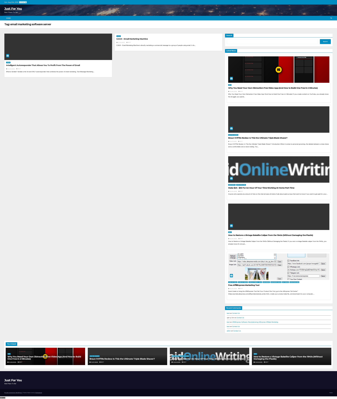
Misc (230, 232)
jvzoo (8, 62)
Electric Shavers (233, 134)
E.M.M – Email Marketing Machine (132, 39)
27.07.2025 (11, 68)
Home (8, 18)
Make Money (232, 184)
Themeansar (38, 392)
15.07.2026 (233, 141)
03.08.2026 (233, 91)
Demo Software (233, 282)
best (19, 68)
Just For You (13, 8)
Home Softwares (243, 282)
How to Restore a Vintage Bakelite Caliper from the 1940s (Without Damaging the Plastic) (270, 235)
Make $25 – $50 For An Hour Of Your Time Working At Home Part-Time (261, 188)
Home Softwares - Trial (255, 282)
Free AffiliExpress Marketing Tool (243, 285)
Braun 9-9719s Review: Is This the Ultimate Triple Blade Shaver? (257, 138)
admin (229, 331)
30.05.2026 (233, 191)
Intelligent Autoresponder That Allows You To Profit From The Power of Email (43, 65)
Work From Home (241, 184)
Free (230, 84)
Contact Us (236, 313)
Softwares (285, 282)
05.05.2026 (233, 238)
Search (229, 35)
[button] (331, 18)
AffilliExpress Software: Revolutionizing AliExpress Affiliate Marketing (255, 322)
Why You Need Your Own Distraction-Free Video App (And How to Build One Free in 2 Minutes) (273, 88)
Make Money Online (276, 282)
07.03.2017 (121, 42)
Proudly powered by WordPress (13, 392)
